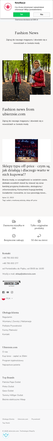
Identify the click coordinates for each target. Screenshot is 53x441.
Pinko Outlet (8, 386)
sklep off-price (31, 200)
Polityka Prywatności (12, 325)
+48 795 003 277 (10, 263)
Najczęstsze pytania (11, 364)
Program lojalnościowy (12, 360)
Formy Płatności (9, 330)
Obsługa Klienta (8, 419)
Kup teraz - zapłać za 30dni (14, 356)
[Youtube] (8, 292)
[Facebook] (3, 292)
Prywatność (36, 419)
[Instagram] (12, 292)
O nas (5, 351)
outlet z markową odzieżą (15, 200)
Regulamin (7, 317)
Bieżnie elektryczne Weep (13, 399)
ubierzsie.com (14, 431)
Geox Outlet (8, 390)
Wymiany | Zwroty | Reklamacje (16, 321)
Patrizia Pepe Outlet (11, 382)
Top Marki (6, 423)
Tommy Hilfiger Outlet (12, 395)
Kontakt (6, 334)
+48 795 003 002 (10, 257)
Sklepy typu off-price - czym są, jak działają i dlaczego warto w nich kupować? (26, 170)
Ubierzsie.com (23, 419)
